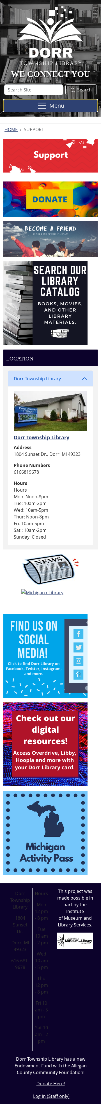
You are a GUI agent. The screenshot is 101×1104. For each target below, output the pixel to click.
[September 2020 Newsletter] (50, 569)
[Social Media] (45, 655)
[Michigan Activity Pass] (45, 832)
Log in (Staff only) (51, 1096)
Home (11, 129)
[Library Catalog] (45, 302)
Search (84, 90)
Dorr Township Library (37, 379)
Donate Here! (50, 1084)
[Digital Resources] (45, 744)
